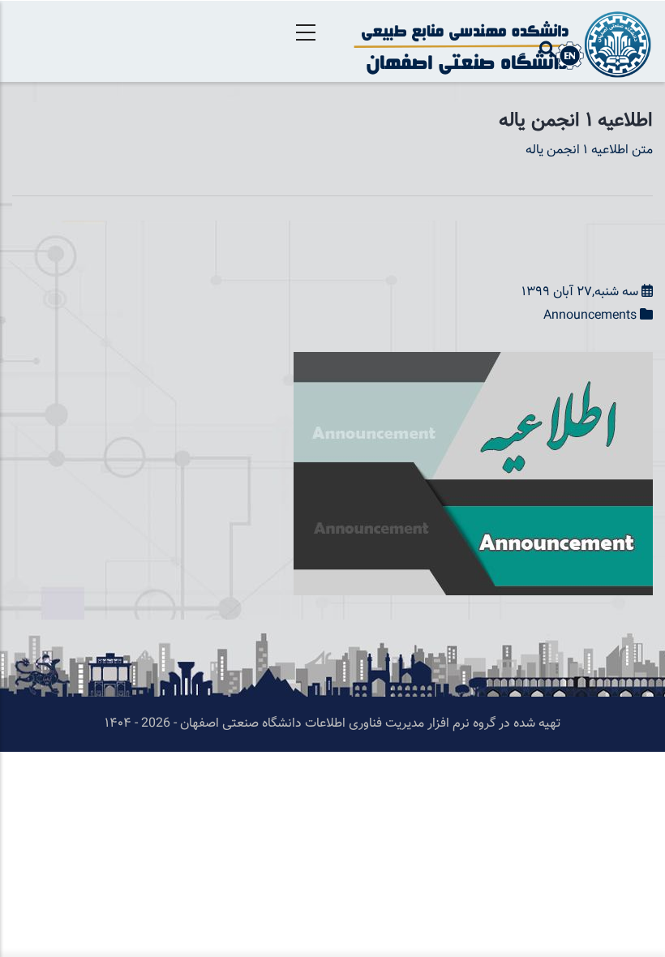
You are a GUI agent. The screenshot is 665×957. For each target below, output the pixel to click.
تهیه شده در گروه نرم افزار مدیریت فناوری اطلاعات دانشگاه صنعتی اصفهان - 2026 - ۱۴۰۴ (332, 724)
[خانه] (499, 41)
